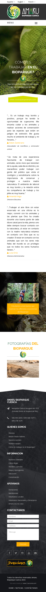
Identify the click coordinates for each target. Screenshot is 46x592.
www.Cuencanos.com (29, 583)
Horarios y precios (16, 467)
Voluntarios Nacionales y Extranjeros (23, 500)
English (20, 2)
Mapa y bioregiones (16, 470)
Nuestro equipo (15, 443)
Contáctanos (31, 588)
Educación (12, 474)
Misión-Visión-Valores (17, 436)
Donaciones (13, 490)
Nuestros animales (16, 460)
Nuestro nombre (15, 440)
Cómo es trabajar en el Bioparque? (22, 447)
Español (10, 2)
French (31, 2)
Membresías (13, 493)
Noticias (19, 588)
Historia (12, 433)
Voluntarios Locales (16, 497)
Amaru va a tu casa (16, 504)
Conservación (14, 477)
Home (11, 588)
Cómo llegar (13, 463)
